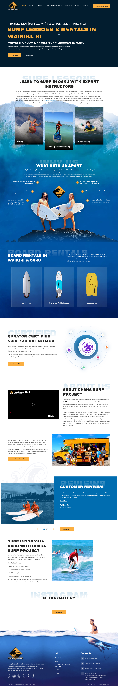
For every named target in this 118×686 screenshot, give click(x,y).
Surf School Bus (59, 669)
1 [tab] (44, 529)
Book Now (14, 55)
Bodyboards (92, 303)
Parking (57, 673)
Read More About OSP (18, 459)
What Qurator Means (16, 364)
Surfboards (26, 303)
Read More (63, 501)
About (56, 661)
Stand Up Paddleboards (59, 303)
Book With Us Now (102, 6)
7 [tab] (47, 529)
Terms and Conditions (104, 684)
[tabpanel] (29, 126)
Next (52, 529)
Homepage (58, 657)
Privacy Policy (92, 684)
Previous (39, 529)
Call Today (29, 55)
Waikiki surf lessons (49, 100)
